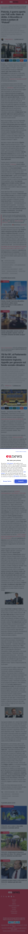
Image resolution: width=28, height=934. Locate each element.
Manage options (7, 481)
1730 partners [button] (10, 463)
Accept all (20, 481)
